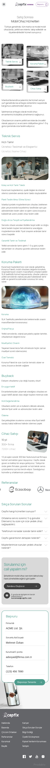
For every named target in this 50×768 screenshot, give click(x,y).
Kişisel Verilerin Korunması (34, 741)
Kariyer (25, 723)
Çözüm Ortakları (9, 732)
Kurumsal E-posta (14, 652)
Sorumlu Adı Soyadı (14, 637)
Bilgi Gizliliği (27, 732)
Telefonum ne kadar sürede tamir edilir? (22, 531)
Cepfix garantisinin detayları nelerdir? (21, 537)
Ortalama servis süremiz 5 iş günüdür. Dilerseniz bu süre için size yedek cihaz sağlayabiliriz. (22, 521)
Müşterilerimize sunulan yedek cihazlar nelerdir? (22, 546)
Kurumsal (6, 741)
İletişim (25, 746)
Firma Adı (10, 623)
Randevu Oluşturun (16, 586)
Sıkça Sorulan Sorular (32, 727)
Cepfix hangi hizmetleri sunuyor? (19, 511)
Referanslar (7, 736)
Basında (5, 727)
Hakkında (6, 723)
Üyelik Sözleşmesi (30, 736)
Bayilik (4, 746)
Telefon (9, 666)
